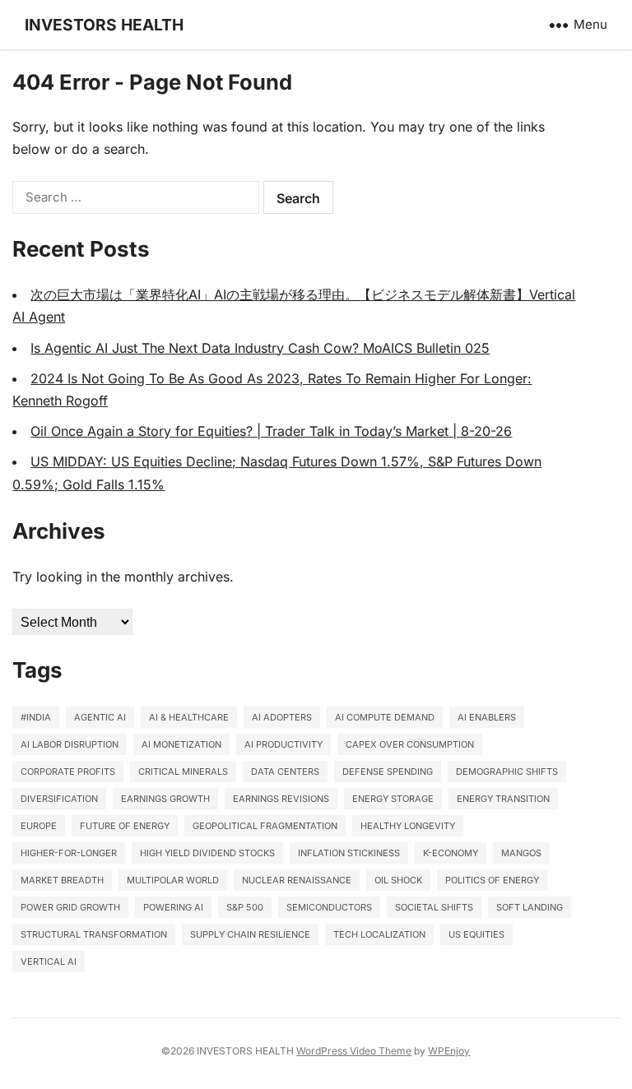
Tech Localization (379, 934)
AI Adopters (282, 717)
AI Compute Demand (384, 717)
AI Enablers (487, 717)
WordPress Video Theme (353, 1051)
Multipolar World (173, 880)
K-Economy (450, 853)
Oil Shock (398, 880)
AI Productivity (283, 744)
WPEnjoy (449, 1051)
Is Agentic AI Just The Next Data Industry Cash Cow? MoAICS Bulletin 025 (260, 348)
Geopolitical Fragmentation (265, 826)
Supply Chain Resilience (250, 934)
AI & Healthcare (189, 717)
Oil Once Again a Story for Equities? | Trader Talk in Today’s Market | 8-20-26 (271, 431)
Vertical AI (49, 961)
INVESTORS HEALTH (104, 25)
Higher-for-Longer (69, 853)
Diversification (59, 798)
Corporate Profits (68, 771)
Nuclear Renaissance (296, 880)
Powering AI (173, 907)
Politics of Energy (492, 880)
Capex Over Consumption (410, 744)
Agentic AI (100, 717)
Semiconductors (329, 907)
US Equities (476, 934)
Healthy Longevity (407, 826)
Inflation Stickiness (349, 853)
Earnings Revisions (281, 798)
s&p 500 (244, 907)
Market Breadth (62, 880)
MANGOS (521, 853)
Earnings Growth (165, 798)
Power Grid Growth (70, 907)
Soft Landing (529, 907)
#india (36, 717)
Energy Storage (393, 798)
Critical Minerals (183, 771)
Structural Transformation (94, 934)
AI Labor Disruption (69, 744)
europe (39, 826)
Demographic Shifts (507, 771)
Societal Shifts (434, 907)
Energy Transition (503, 798)
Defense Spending (387, 771)
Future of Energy (125, 826)
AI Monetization (181, 744)
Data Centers (285, 771)
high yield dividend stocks (207, 853)
